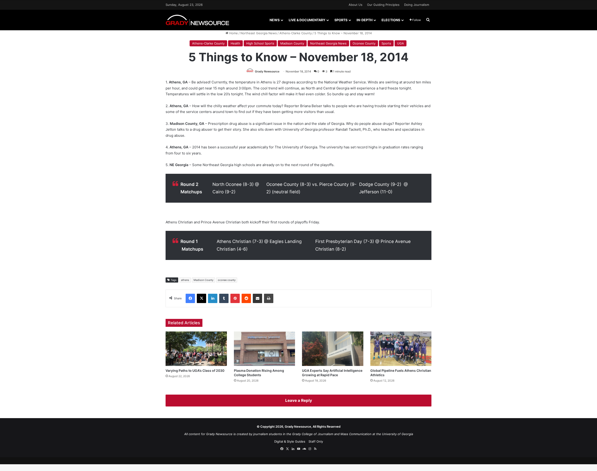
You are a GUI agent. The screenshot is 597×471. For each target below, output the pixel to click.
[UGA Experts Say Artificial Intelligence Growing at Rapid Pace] (332, 348)
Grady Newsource (267, 71)
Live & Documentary (307, 20)
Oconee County (364, 43)
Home (233, 33)
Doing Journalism (416, 5)
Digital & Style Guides (289, 441)
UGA (400, 43)
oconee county (227, 280)
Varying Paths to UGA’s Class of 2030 (195, 370)
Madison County (292, 43)
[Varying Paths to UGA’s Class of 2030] (196, 348)
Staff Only (316, 441)
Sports (340, 20)
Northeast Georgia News (258, 33)
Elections (391, 20)
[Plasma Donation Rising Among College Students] (264, 348)
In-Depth (364, 20)
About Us (355, 5)
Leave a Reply (298, 400)
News (275, 20)
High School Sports (260, 43)
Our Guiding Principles (383, 5)
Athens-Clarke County (295, 33)
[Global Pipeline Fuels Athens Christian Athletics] (401, 348)
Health (235, 43)
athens (185, 280)
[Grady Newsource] (197, 20)
